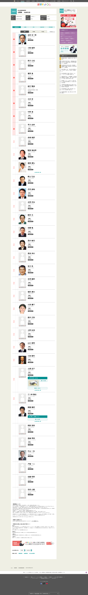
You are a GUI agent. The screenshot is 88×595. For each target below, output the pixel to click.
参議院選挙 (26, 553)
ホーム (12, 567)
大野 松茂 (31, 330)
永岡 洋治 (31, 202)
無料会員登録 (37, 593)
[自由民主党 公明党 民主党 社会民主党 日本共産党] (29, 550)
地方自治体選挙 (32, 553)
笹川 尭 (31, 266)
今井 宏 (30, 99)
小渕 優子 (31, 305)
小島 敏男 (31, 48)
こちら (27, 516)
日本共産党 (51, 27)
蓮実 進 (30, 74)
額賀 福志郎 (32, 150)
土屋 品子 (31, 369)
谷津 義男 (31, 279)
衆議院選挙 (20, 553)
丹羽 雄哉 (31, 190)
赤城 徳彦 (31, 138)
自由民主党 (17, 27)
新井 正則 (31, 318)
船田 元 (30, 215)
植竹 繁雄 (31, 86)
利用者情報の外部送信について (45, 578)
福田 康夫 (31, 292)
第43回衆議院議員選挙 (22, 10)
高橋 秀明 (32, 438)
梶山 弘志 (31, 177)
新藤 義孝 (31, 407)
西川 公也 (31, 61)
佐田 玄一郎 (32, 35)
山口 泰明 (31, 343)
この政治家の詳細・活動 (37, 172)
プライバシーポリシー (35, 578)
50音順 (42, 31)
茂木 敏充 (31, 241)
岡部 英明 (31, 426)
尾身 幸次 (31, 254)
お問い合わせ (54, 578)
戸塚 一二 (31, 464)
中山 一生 (31, 451)
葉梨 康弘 (31, 163)
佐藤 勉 (30, 228)
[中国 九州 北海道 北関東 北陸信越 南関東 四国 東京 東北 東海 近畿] (22, 550)
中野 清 (30, 112)
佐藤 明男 (31, 477)
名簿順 (33, 31)
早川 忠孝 (32, 125)
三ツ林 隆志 (32, 395)
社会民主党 (42, 27)
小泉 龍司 (31, 356)
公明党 (25, 27)
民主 (33, 27)
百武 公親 (32, 490)
